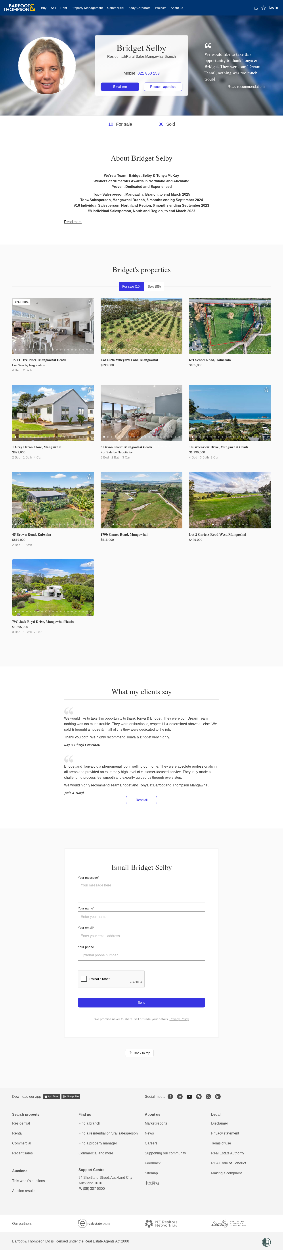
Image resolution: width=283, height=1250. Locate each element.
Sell (53, 8)
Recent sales (22, 1153)
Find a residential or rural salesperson (108, 1133)
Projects (160, 8)
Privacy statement (225, 1133)
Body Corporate (139, 8)
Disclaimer (219, 1123)
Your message (88, 877)
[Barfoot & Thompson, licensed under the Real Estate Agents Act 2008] (19, 5)
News (149, 1133)
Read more (73, 222)
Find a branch (89, 1123)
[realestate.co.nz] (98, 1224)
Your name (85, 908)
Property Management (87, 8)
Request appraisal (163, 87)
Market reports (156, 1123)
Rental (17, 1133)
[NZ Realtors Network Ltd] (165, 1224)
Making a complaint (226, 1173)
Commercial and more (95, 1153)
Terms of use (221, 1143)
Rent (63, 8)
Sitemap (151, 1173)
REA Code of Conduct (228, 1163)
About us (177, 8)
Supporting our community (165, 1153)
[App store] (51, 1096)
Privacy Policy (179, 1019)
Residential (21, 1123)
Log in (273, 7)
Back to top (141, 1053)
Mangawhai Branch (160, 56)
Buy (43, 8)
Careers (151, 1143)
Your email (85, 927)
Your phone (86, 947)
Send (141, 1002)
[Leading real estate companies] (233, 1224)
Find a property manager (97, 1143)
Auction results (23, 1191)
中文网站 (152, 1183)
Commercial (115, 8)
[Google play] (70, 1096)
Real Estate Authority (227, 1153)
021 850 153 (149, 73)
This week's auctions (28, 1181)
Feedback (153, 1163)
